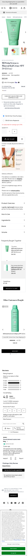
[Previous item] (3, 329)
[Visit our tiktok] (19, 503)
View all (23, 86)
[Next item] (24, 329)
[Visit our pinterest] (23, 503)
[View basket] (24, 8)
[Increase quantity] (14, 131)
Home (3, 17)
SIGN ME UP (13, 495)
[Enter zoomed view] (24, 42)
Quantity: (5, 128)
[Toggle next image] (25, 32)
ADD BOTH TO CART (12, 288)
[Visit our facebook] (4, 503)
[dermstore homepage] (13, 8)
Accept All (13, 553)
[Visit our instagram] (11, 503)
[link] (21, 8)
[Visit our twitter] (8, 503)
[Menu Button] (1, 8)
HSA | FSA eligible (9, 82)
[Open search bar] (4, 8)
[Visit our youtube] (15, 503)
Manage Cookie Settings (13, 544)
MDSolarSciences (17, 17)
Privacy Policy (17, 540)
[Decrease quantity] (4, 131)
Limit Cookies (13, 548)
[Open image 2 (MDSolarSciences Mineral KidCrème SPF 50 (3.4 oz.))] (15, 51)
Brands (9, 17)
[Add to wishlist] (22, 139)
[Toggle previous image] (1, 32)
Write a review (6, 75)
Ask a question (15, 75)
